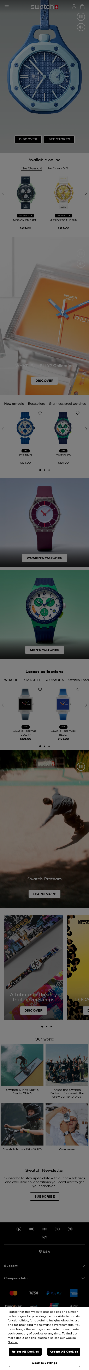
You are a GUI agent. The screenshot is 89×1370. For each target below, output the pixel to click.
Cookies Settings (44, 1363)
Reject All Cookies (25, 1351)
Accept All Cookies (64, 1351)
